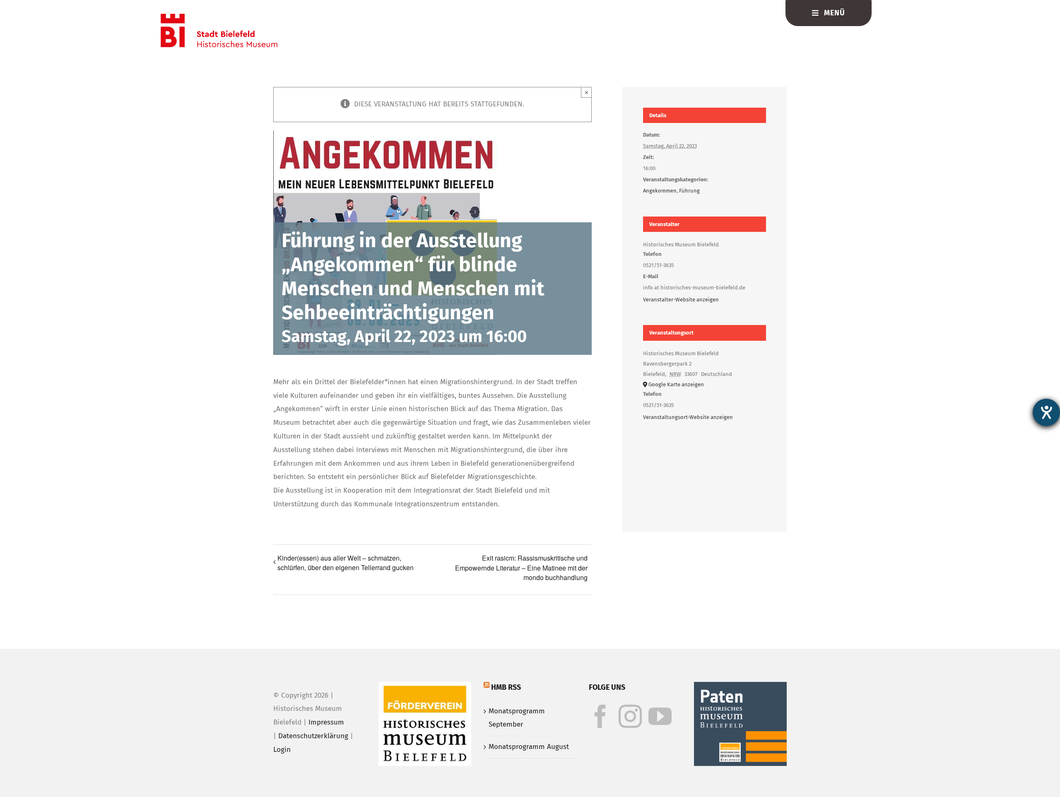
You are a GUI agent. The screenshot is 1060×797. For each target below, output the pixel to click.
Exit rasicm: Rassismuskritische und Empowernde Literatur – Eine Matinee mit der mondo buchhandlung (521, 567)
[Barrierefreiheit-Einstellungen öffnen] (1046, 412)
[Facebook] (600, 716)
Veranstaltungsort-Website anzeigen (688, 417)
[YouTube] (660, 716)
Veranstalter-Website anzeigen (681, 299)
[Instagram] (630, 716)
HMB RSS (506, 687)
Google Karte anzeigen (676, 384)
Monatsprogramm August (529, 746)
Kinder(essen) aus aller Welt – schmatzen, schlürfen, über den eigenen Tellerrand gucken (345, 562)
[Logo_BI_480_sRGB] (219, 17)
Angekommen (660, 191)
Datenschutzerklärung (313, 736)
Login (282, 749)
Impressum (326, 722)
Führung (689, 191)
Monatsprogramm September (517, 718)
